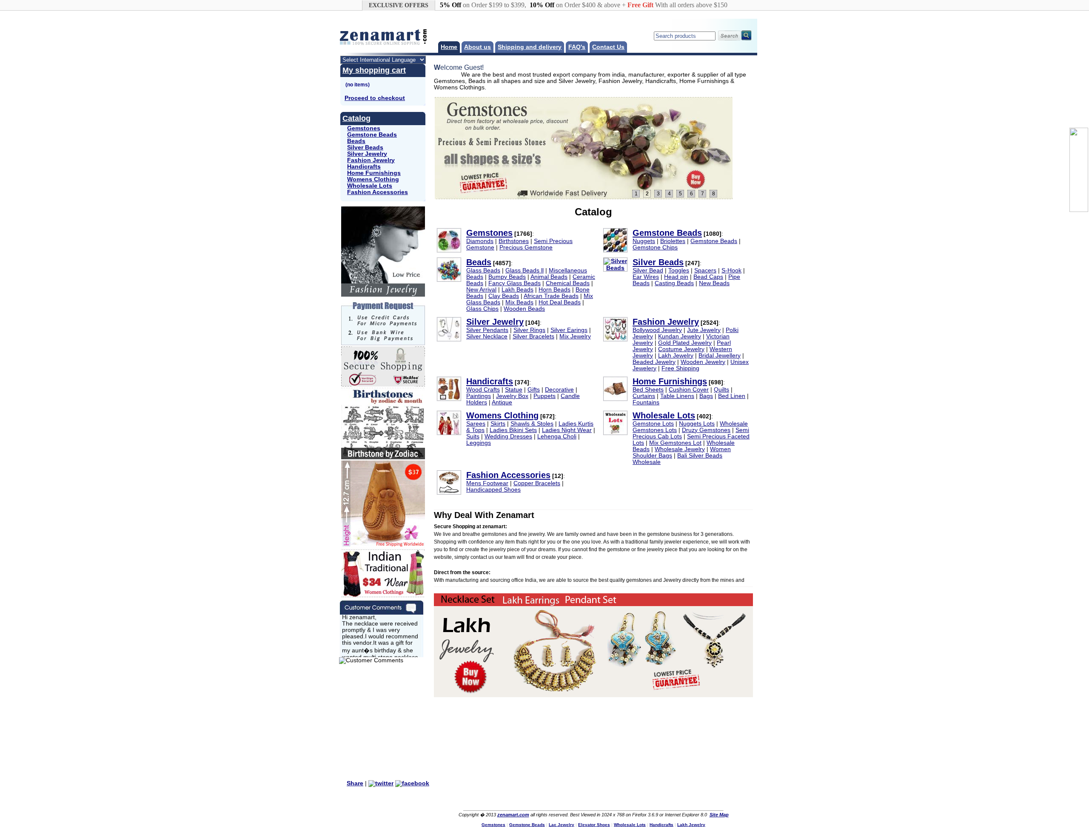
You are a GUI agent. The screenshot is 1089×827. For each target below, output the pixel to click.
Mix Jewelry (575, 336)
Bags (706, 396)
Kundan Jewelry (679, 336)
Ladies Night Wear (567, 430)
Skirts (497, 424)
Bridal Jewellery (719, 355)
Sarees (475, 424)
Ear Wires (646, 277)
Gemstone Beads (372, 135)
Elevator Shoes (594, 824)
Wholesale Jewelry (680, 449)
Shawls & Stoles (531, 424)
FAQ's (576, 47)
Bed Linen (731, 396)
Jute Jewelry (704, 330)
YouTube (598, 800)
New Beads (714, 283)
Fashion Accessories (377, 192)
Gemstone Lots (653, 424)
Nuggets (644, 241)
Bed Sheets (648, 389)
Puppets (544, 396)
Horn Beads (554, 289)
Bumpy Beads (507, 277)
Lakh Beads (517, 289)
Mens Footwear (487, 483)
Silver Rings (529, 330)
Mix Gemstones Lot (675, 443)
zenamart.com (513, 814)
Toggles (678, 270)
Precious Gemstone (526, 247)
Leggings (478, 443)
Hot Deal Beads (560, 302)
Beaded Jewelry (654, 362)
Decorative (559, 389)
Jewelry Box (512, 396)
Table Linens (677, 396)
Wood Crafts (483, 389)
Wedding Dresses (508, 436)
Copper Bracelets (536, 483)
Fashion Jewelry (371, 160)
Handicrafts (364, 166)
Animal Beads (548, 277)
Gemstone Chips (655, 247)
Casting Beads (674, 283)
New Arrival (481, 289)
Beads (356, 141)
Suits (472, 436)
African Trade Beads (551, 296)
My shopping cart (374, 70)
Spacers (705, 270)
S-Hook (731, 270)
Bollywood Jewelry (657, 330)
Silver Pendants (487, 330)
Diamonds (479, 241)
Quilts (721, 389)
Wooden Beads (524, 309)
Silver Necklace (486, 336)
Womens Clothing (373, 179)
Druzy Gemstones (706, 430)
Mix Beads (519, 302)
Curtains (644, 396)
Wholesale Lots (369, 186)
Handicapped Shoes (493, 489)
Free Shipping (680, 368)
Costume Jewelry (681, 349)
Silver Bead (648, 270)
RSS (615, 800)
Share (355, 783)
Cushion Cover (689, 389)
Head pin (676, 277)
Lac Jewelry (561, 824)
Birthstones (514, 241)
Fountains (646, 402)
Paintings (478, 396)
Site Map (719, 814)
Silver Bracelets (533, 336)
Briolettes (672, 241)
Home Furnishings (374, 173)
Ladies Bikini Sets (513, 430)
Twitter (581, 800)
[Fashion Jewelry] (584, 148)
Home (449, 47)
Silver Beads (365, 147)
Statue (513, 389)
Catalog (356, 118)
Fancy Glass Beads (514, 283)
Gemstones (363, 128)
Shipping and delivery (530, 47)
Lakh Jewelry (675, 355)
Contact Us (608, 47)
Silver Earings (568, 330)
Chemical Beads (568, 283)
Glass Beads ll (524, 270)
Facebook (564, 800)
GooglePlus (632, 800)
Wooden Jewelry (703, 362)
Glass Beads (483, 270)
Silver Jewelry (367, 154)
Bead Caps (708, 277)
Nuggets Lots (697, 424)
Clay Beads (503, 296)
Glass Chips (482, 309)
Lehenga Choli (556, 436)
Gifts (533, 389)
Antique (502, 402)
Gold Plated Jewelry (685, 343)
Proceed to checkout (375, 98)
